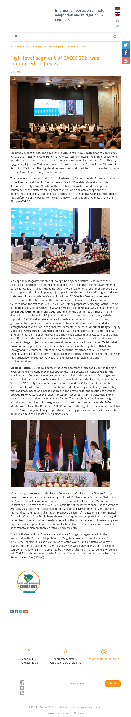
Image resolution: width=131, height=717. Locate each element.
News (83, 46)
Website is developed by (59, 712)
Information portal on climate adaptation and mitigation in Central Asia (79, 15)
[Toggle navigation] (16, 36)
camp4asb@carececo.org (104, 659)
